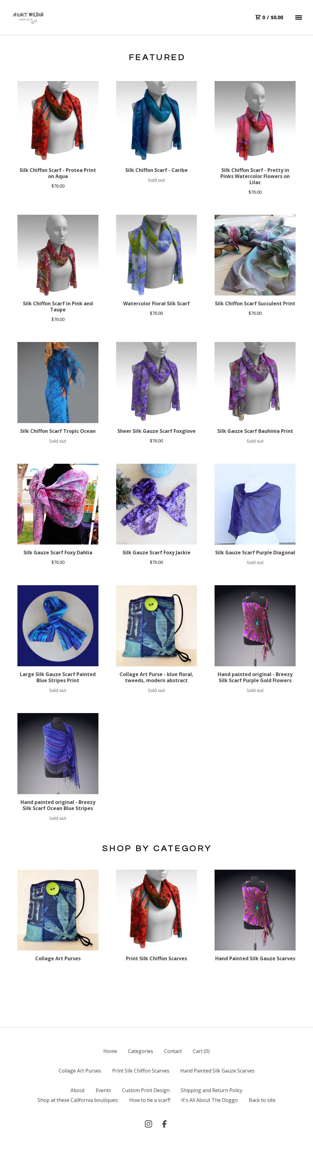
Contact (173, 1051)
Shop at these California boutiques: (78, 1100)
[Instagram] (148, 1123)
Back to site (262, 1100)
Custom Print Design (146, 1090)
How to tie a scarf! (149, 1100)
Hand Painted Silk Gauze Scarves (217, 1070)
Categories (140, 1051)
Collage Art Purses (80, 1070)
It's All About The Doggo (209, 1100)
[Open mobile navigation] (298, 17)
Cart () (201, 1051)
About (78, 1090)
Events (103, 1090)
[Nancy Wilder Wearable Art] (28, 17)
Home (110, 1051)
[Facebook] (164, 1123)
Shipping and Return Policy (211, 1090)
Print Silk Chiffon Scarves (140, 1070)
